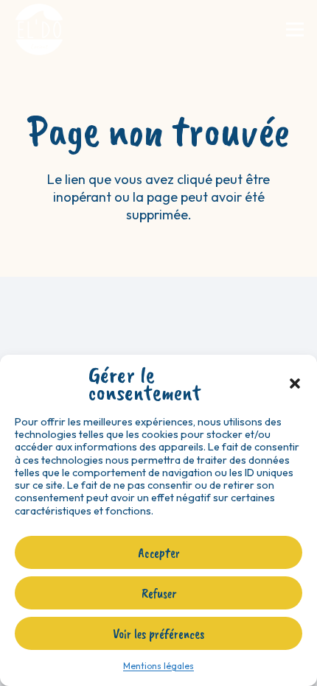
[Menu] (295, 29)
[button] (295, 383)
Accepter (159, 553)
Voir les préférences (158, 634)
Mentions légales (158, 665)
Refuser (159, 593)
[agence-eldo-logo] (39, 29)
